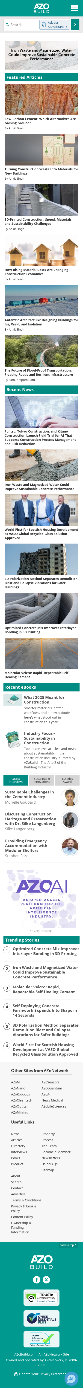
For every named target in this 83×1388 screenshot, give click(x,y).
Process (47, 1140)
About (15, 1176)
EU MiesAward (67, 780)
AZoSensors (50, 1082)
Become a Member (56, 1152)
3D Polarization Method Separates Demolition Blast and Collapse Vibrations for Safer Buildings (46, 1030)
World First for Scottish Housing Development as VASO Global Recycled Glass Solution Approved (45, 1049)
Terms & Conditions (26, 1200)
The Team (49, 1146)
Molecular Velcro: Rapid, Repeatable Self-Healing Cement (44, 989)
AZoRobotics (20, 1094)
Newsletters (51, 1158)
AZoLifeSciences (54, 1106)
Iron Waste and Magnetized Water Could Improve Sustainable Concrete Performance (45, 972)
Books (15, 1158)
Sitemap (48, 1170)
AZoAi (46, 1094)
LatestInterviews (16, 780)
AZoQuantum (52, 1088)
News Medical (52, 1100)
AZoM (15, 1082)
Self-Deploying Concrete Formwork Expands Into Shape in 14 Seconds (45, 1010)
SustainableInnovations (41, 780)
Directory (18, 1146)
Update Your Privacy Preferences (44, 1374)
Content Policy (22, 1217)
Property (48, 1134)
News (15, 1134)
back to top (67, 1245)
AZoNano (18, 1088)
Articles (17, 1140)
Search (16, 1182)
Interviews (19, 1152)
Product (17, 1164)
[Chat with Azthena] (71, 1379)
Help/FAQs (50, 1164)
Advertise (18, 1194)
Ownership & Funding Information (21, 1227)
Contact (17, 1188)
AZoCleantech (21, 1100)
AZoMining (19, 1112)
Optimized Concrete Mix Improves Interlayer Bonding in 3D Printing (46, 951)
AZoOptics (19, 1106)
